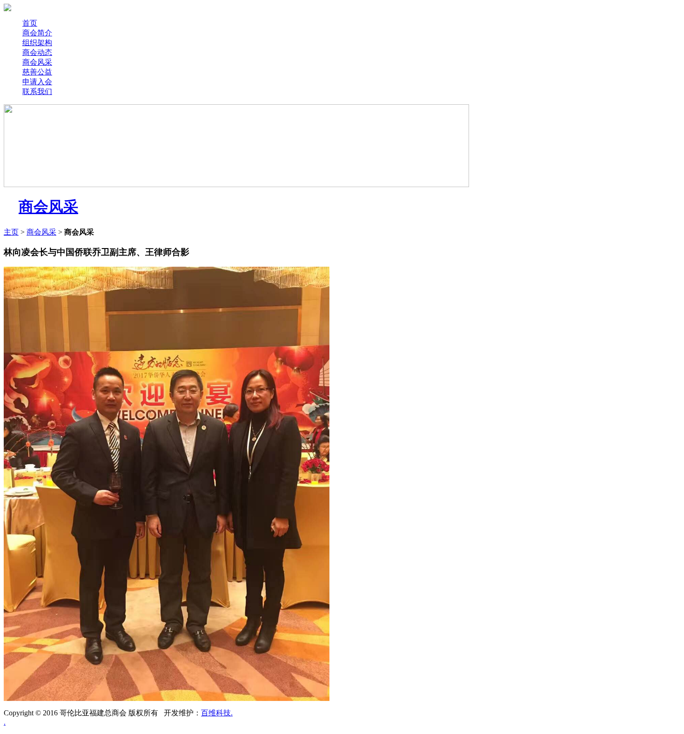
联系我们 (37, 91)
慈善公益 (37, 72)
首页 (29, 23)
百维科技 (216, 713)
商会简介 (37, 33)
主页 (11, 232)
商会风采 (37, 62)
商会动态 (37, 52)
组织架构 (37, 43)
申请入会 (37, 82)
